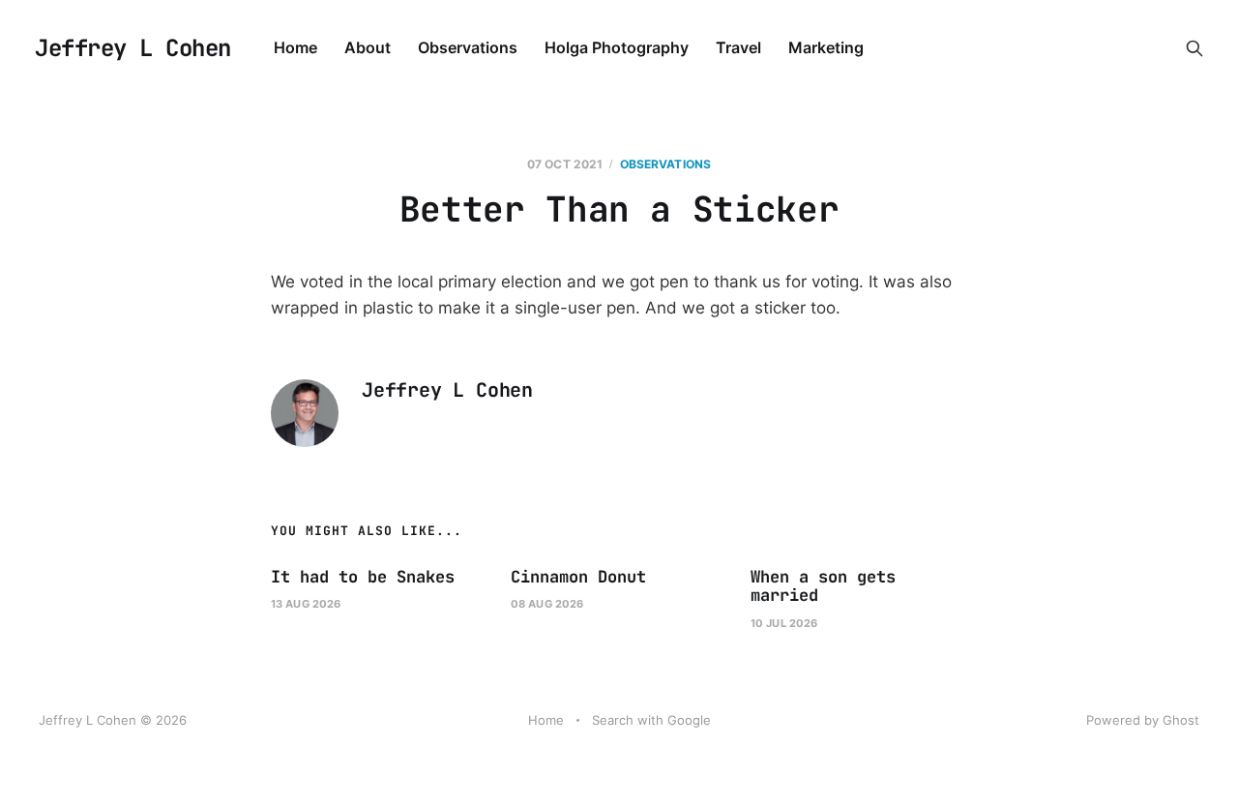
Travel (738, 47)
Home (295, 47)
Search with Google (651, 720)
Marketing (826, 47)
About (367, 47)
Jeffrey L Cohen (133, 48)
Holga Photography (617, 47)
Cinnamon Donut (578, 576)
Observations (467, 47)
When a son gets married (823, 586)
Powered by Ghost (1142, 720)
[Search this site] (1194, 48)
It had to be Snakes (363, 576)
